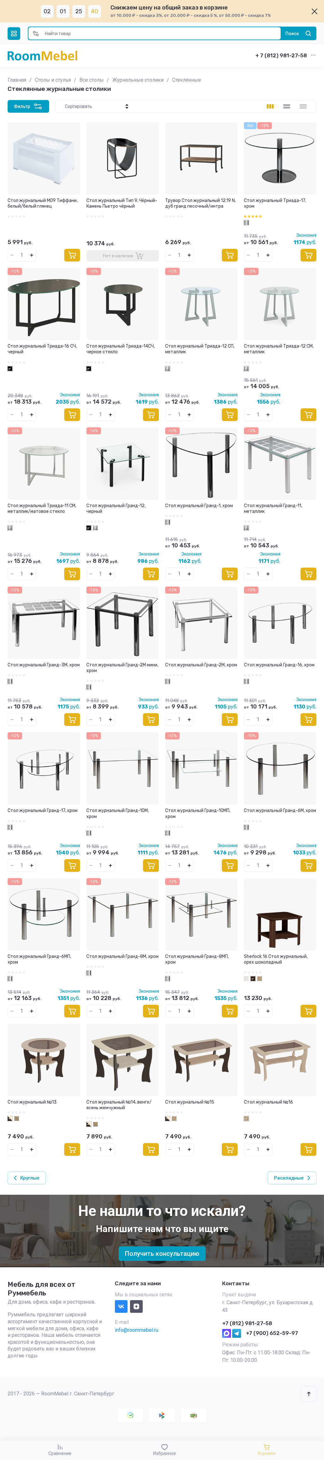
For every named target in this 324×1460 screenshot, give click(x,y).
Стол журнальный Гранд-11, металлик (273, 508)
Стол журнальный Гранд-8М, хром (122, 956)
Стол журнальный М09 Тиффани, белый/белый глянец (43, 203)
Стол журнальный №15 (189, 1102)
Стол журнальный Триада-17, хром (275, 203)
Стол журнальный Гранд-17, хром (43, 810)
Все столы (91, 80)
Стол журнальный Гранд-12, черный (116, 508)
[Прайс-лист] (303, 106)
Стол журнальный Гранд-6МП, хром (39, 959)
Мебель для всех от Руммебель (41, 1289)
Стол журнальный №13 (32, 1102)
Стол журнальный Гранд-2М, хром (201, 665)
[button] (14, 33)
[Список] (286, 106)
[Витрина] (270, 106)
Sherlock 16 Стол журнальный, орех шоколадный (276, 959)
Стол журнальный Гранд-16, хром (279, 665)
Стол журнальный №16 (268, 1102)
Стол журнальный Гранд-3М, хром (44, 665)
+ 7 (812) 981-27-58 (281, 55)
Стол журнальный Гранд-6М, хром (280, 810)
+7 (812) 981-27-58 (247, 1323)
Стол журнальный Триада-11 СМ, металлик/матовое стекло (42, 508)
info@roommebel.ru (136, 1330)
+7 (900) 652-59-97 (272, 1333)
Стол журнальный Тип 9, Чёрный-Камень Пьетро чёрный (121, 203)
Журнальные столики (138, 80)
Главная (17, 80)
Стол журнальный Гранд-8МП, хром (197, 959)
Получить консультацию (162, 1253)
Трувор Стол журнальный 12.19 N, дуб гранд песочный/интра (200, 203)
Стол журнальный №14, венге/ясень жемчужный (119, 1105)
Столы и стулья (53, 80)
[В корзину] (72, 255)
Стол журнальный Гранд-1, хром (199, 505)
